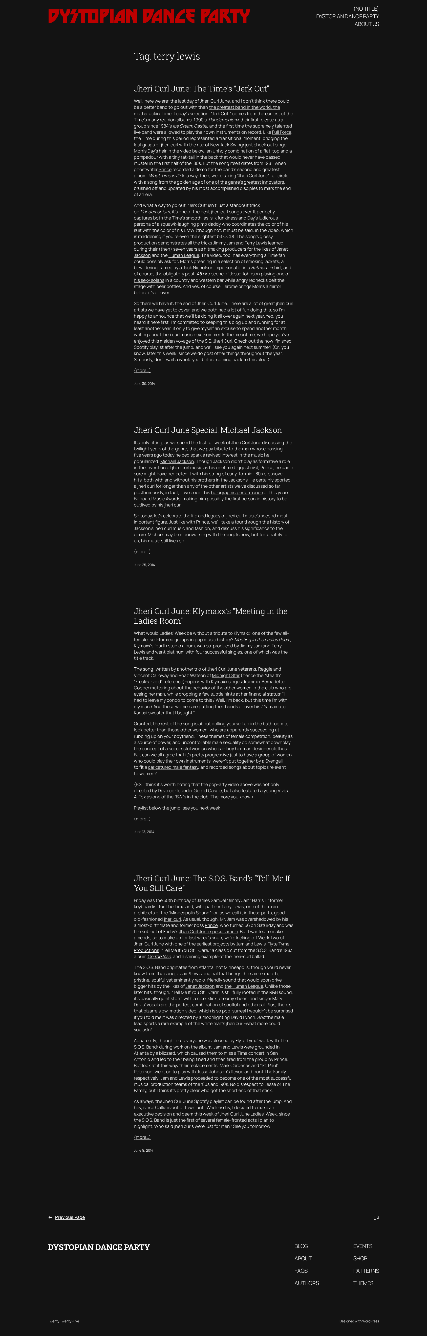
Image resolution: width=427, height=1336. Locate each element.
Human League (184, 255)
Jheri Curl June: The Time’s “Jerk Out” (201, 88)
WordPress (370, 1321)
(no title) (366, 8)
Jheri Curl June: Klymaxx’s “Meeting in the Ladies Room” (211, 615)
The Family (275, 1071)
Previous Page (66, 1217)
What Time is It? (165, 175)
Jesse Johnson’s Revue (220, 1071)
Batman (259, 267)
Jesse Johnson (245, 274)
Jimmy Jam (224, 243)
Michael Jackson (177, 461)
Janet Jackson (200, 986)
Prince (165, 169)
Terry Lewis (256, 243)
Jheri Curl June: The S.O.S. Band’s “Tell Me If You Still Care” (212, 883)
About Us (367, 24)
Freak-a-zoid (148, 681)
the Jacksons (234, 480)
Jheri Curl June (215, 101)
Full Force (281, 132)
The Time (175, 906)
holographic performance (237, 492)
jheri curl (172, 919)
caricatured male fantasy (173, 767)
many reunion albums (170, 120)
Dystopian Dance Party (149, 16)
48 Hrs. (203, 274)
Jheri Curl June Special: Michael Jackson (208, 430)
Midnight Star (226, 675)
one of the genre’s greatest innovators (245, 182)
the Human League (244, 986)
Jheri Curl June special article (208, 931)
